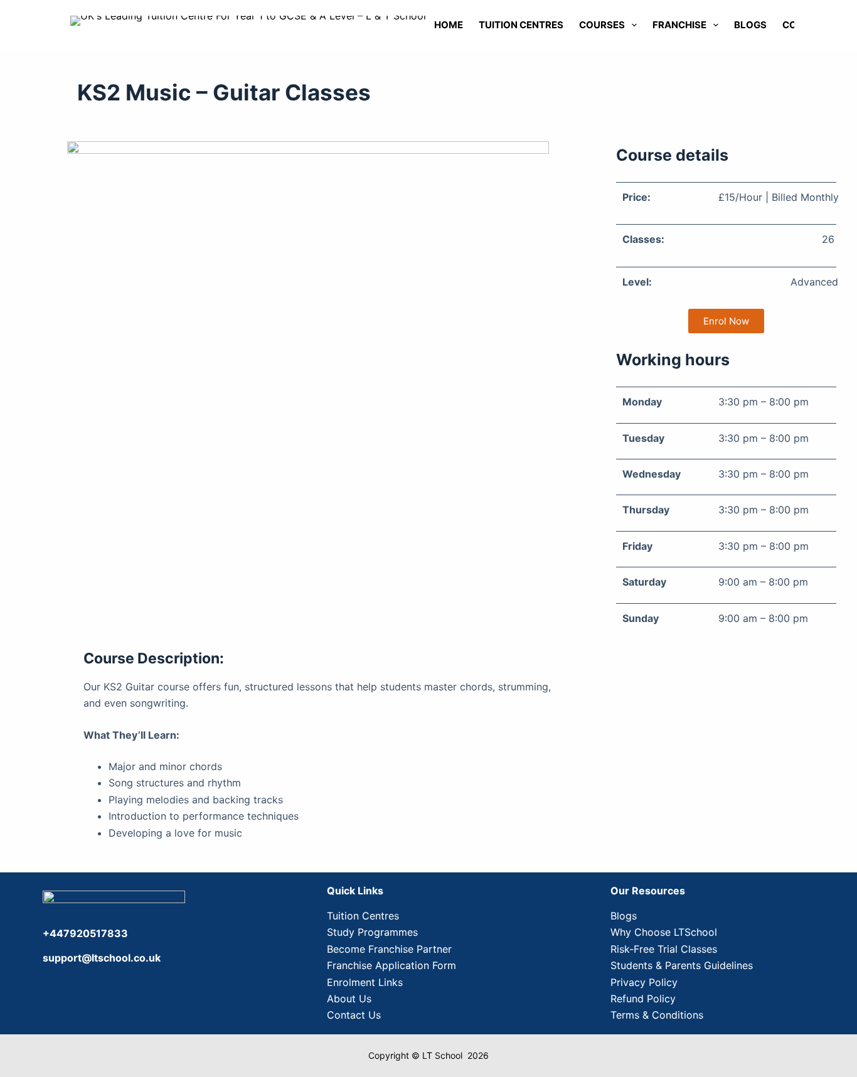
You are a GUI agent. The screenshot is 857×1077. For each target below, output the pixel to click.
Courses (602, 25)
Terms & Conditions (656, 1015)
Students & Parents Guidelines (681, 965)
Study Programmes (372, 932)
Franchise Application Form (391, 965)
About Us (349, 998)
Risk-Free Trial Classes (663, 949)
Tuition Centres (521, 25)
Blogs (750, 25)
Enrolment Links (365, 982)
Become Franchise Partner (389, 949)
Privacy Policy (644, 982)
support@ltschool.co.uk (102, 957)
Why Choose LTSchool (663, 932)
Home (448, 25)
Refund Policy (643, 998)
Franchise (679, 25)
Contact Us (354, 1015)
